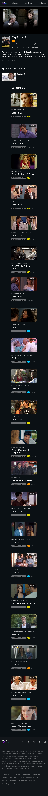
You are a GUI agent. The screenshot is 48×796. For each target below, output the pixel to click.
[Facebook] (23, 742)
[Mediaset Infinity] (4, 3)
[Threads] (34, 742)
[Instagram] (40, 742)
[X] (45, 742)
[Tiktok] (28, 742)
